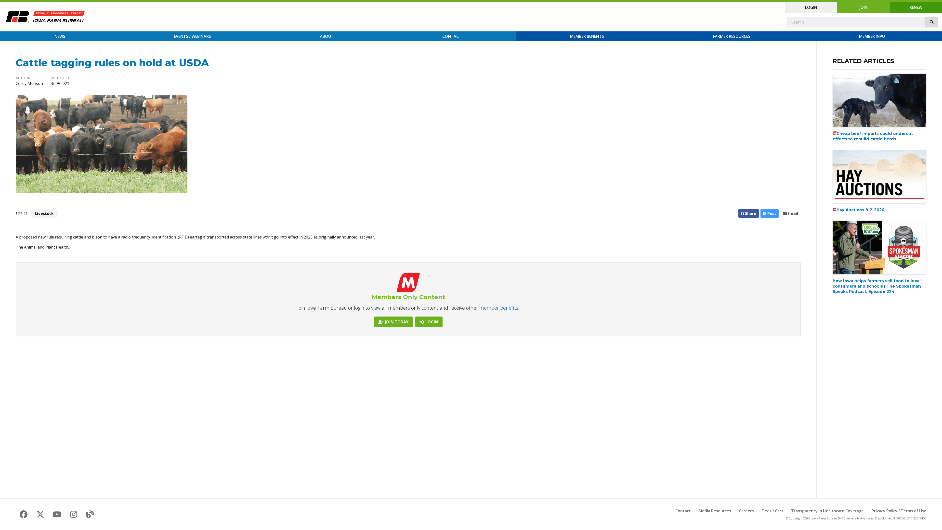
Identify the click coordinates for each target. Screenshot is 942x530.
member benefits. (499, 308)
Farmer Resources (731, 36)
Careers (746, 511)
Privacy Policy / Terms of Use (899, 511)
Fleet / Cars (772, 511)
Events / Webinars (192, 36)
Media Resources (715, 511)
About (327, 36)
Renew (915, 7)
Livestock (44, 213)
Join (864, 7)
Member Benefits (587, 36)
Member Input (873, 36)
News (59, 36)
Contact (451, 36)
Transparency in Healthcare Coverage (827, 511)
